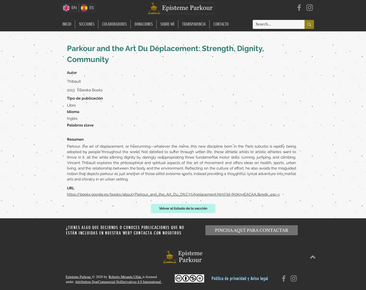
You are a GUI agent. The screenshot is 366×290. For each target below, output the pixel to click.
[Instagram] (309, 7)
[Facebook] (299, 7)
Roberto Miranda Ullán (125, 276)
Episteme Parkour (79, 276)
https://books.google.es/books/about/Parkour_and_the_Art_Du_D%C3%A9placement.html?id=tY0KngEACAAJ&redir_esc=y (173, 194)
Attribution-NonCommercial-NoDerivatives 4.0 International (118, 281)
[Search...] (309, 24)
